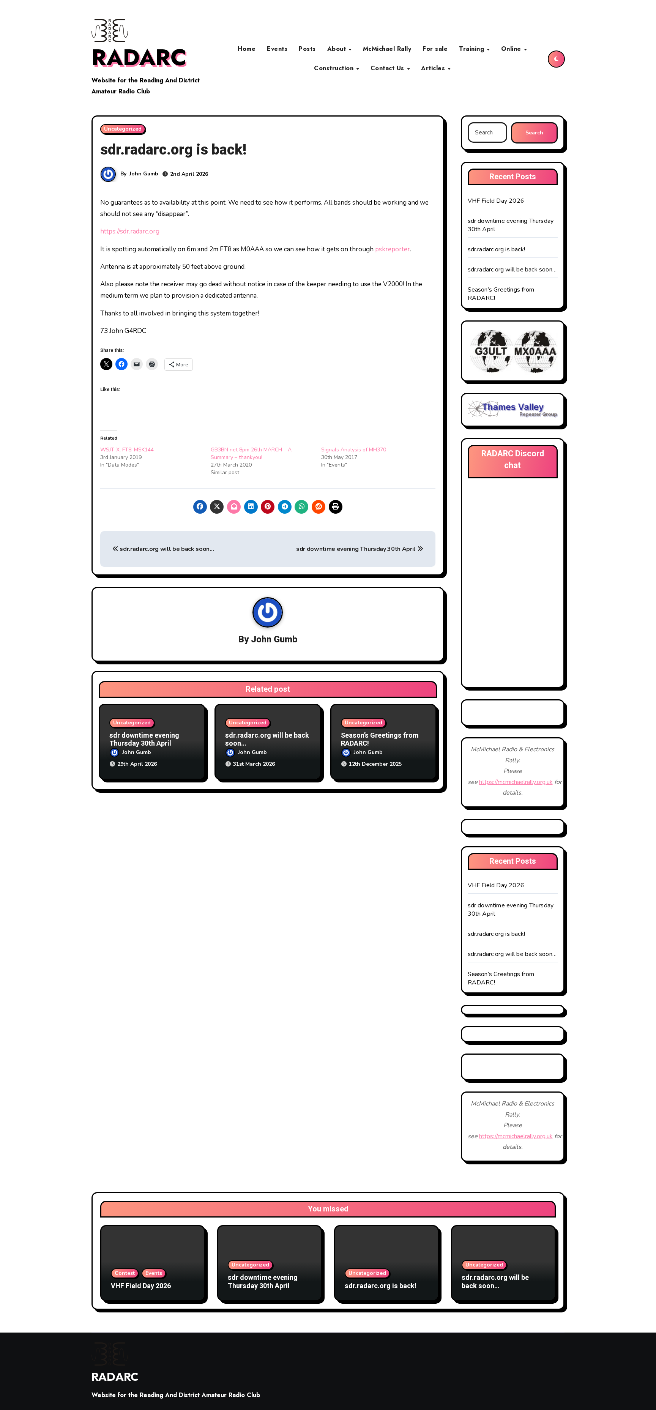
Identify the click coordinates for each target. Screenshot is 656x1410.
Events (277, 48)
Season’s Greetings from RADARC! (380, 739)
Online (512, 48)
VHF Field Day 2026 (496, 201)
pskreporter (392, 249)
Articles (434, 68)
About (337, 48)
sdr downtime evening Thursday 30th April (356, 549)
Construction (335, 68)
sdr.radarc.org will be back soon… (166, 549)
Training (472, 48)
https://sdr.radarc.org (129, 231)
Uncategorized (123, 128)
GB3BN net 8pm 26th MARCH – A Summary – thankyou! (251, 453)
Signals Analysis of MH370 (353, 449)
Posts (307, 48)
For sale (435, 48)
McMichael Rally (387, 48)
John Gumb (143, 173)
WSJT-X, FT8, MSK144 (127, 449)
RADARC (138, 57)
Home (246, 48)
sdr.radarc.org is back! (496, 249)
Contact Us (389, 68)
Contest (125, 1273)
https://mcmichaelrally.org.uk (516, 782)
